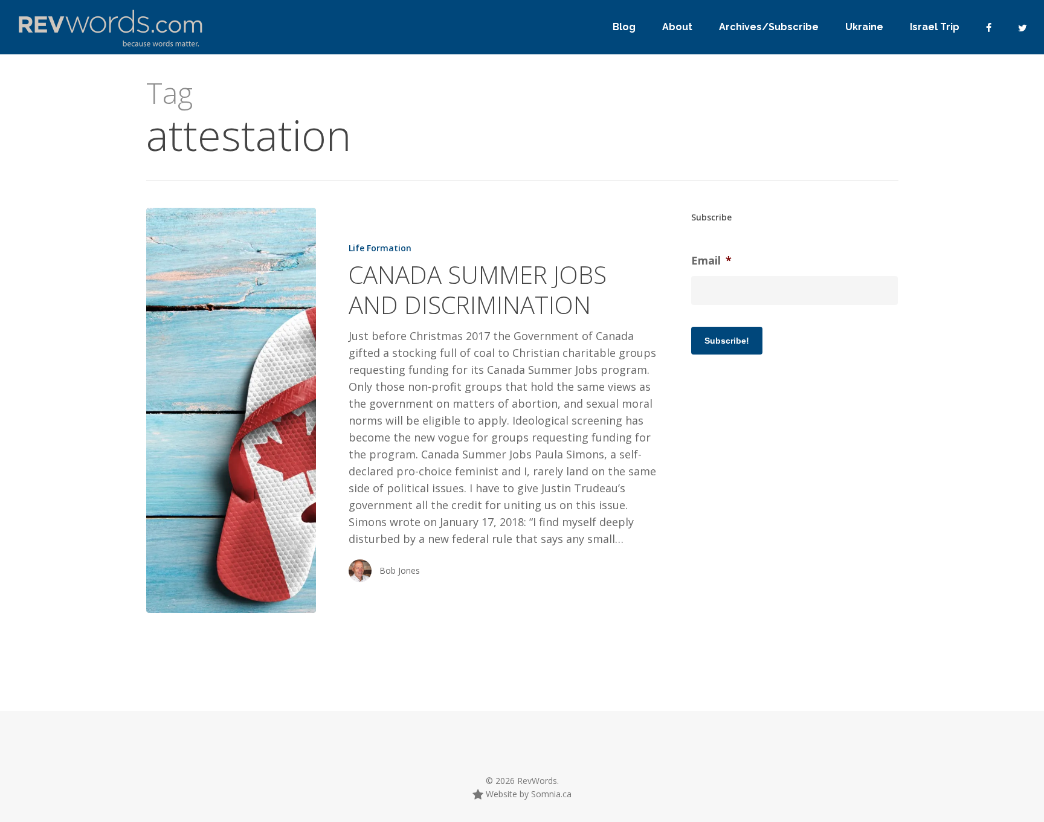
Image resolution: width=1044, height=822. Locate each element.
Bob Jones (399, 570)
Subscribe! (726, 340)
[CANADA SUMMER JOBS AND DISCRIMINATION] (231, 410)
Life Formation (380, 248)
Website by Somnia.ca (527, 794)
